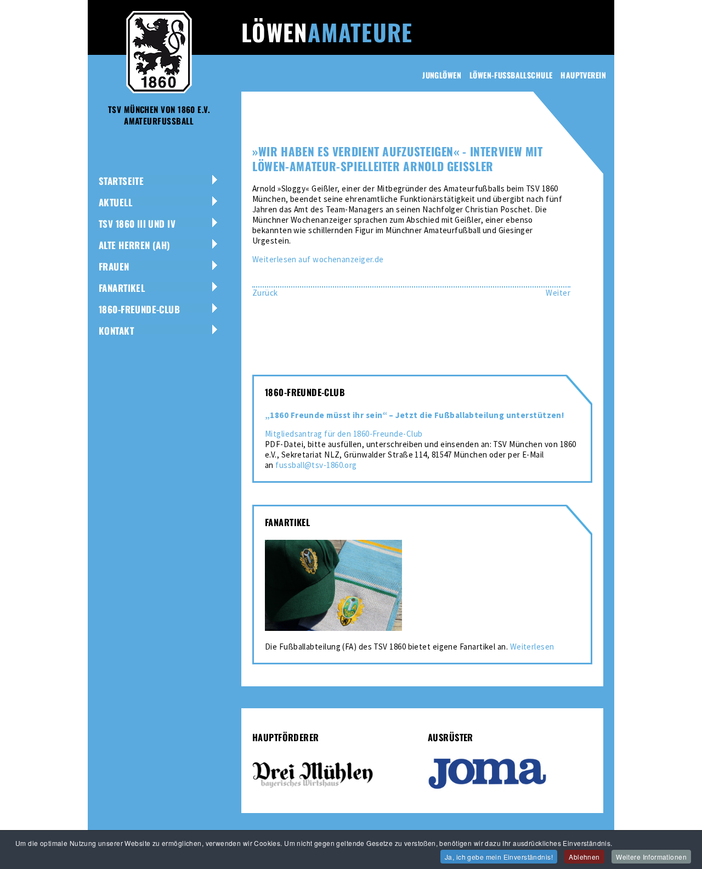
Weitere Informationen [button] (651, 856)
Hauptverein (583, 75)
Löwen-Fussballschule (510, 75)
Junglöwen (441, 75)
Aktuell (115, 202)
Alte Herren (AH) (135, 245)
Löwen (326, 32)
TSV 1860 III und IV (137, 223)
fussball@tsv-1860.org (315, 465)
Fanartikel (122, 288)
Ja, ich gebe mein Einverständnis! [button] (499, 856)
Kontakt (116, 330)
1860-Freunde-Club (139, 309)
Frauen (114, 266)
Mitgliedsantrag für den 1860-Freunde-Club (343, 433)
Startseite (121, 181)
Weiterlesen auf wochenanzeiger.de (318, 259)
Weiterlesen (532, 646)
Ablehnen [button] (584, 856)
